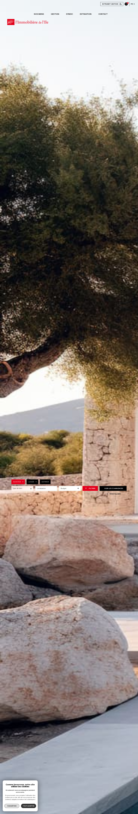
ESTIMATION (86, 14)
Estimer (45, 482)
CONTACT (103, 14)
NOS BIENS (39, 14)
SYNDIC (69, 14)
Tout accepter (28, 806)
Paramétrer (11, 806)
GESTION (55, 14)
